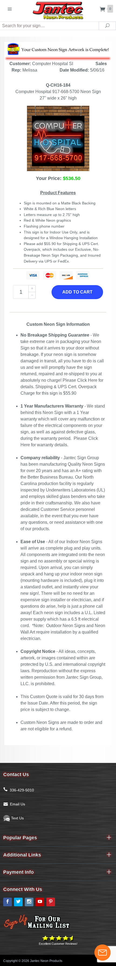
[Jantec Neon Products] (58, 9)
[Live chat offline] (102, 952)
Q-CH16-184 (58, 85)
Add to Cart (77, 292)
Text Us (17, 818)
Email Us (17, 804)
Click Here (87, 380)
